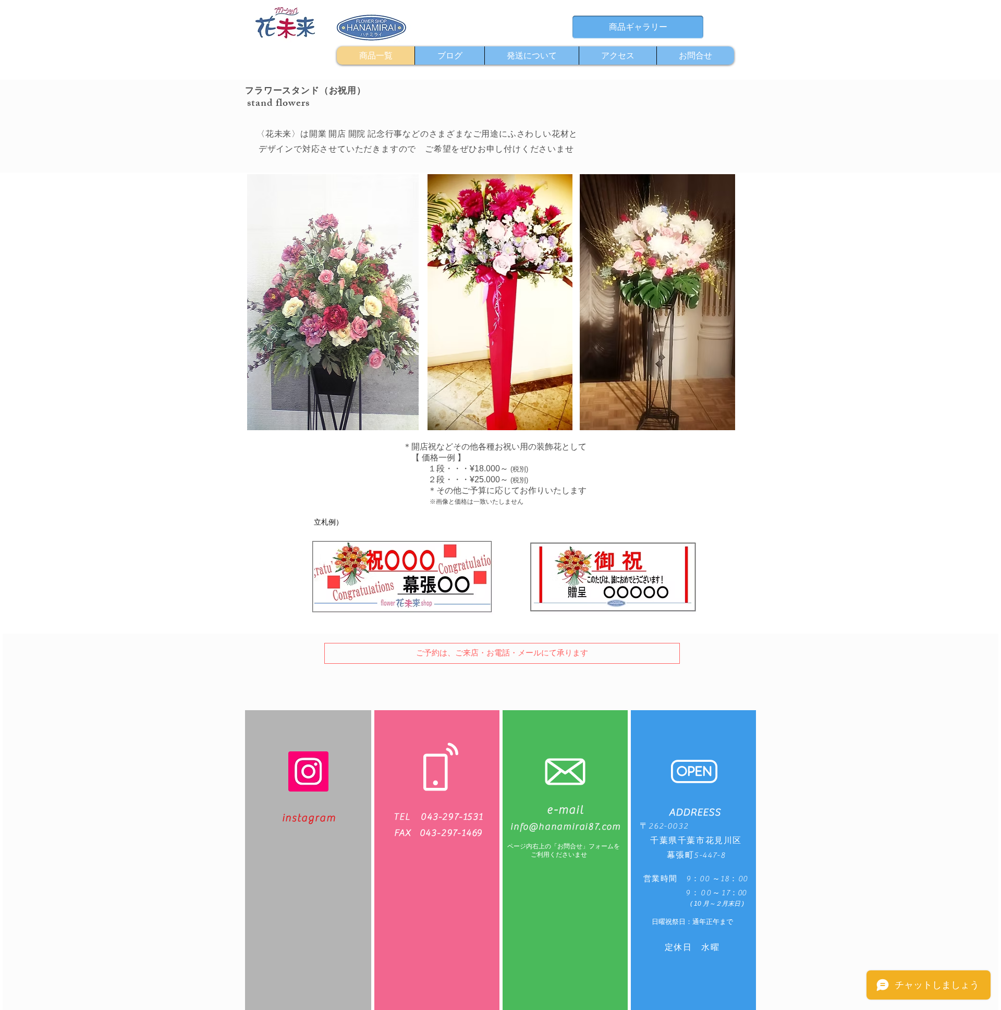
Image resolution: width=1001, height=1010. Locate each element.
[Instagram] (308, 771)
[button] (502, 653)
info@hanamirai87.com (565, 826)
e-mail (565, 810)
